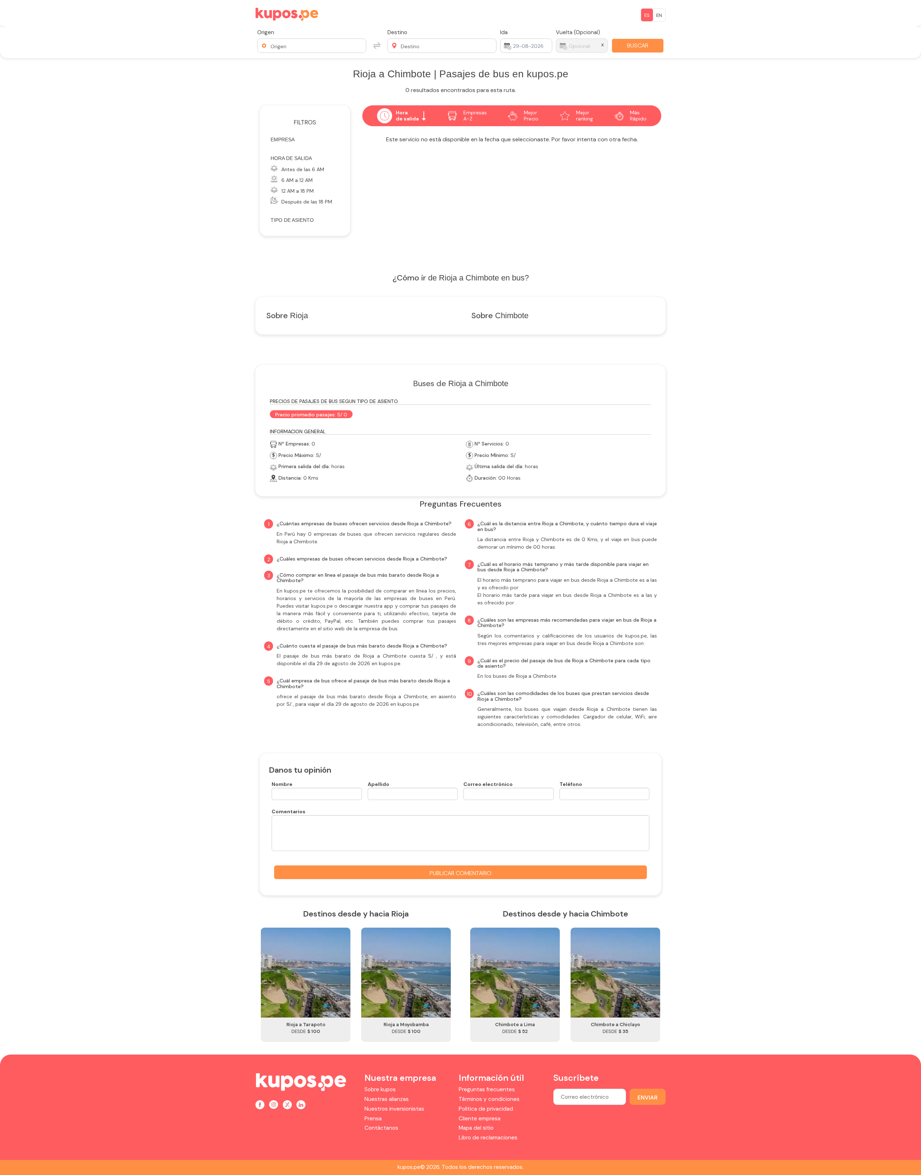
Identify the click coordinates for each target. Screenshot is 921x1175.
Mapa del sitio (476, 1127)
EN (659, 15)
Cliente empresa (479, 1118)
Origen (265, 32)
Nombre (282, 784)
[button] (311, 45)
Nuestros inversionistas (394, 1108)
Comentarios (288, 811)
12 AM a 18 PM (297, 191)
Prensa (373, 1118)
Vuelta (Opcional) (578, 32)
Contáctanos (381, 1127)
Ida (504, 32)
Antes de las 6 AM (302, 169)
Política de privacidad (486, 1108)
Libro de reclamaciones (488, 1137)
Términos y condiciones (489, 1099)
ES (647, 15)
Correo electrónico (488, 784)
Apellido (378, 784)
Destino (397, 32)
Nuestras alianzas (386, 1099)
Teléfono (570, 784)
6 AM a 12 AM (297, 180)
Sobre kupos (380, 1089)
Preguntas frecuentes (487, 1089)
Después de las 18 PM (306, 201)
